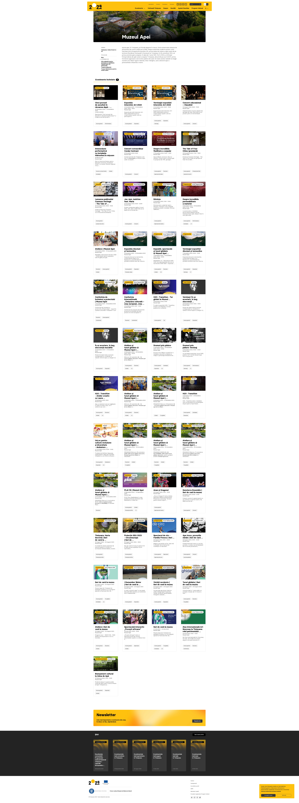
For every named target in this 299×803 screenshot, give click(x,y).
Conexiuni (186, 133)
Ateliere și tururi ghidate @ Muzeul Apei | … (131, 348)
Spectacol (166, 554)
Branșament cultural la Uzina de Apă (104, 675)
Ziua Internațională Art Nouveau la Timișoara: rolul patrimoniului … (193, 629)
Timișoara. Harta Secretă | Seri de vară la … (102, 538)
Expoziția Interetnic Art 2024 (133, 104)
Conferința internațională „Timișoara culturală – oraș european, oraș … (134, 300)
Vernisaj (156, 123)
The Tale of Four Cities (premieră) (190, 150)
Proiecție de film (196, 171)
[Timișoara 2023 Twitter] (186, 4)
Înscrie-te (197, 721)
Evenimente (139, 8)
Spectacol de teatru (159, 223)
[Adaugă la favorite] (115, 123)
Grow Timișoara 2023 (139, 133)
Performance (108, 123)
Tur (164, 320)
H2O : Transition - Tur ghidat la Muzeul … (163, 298)
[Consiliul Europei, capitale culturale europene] (106, 784)
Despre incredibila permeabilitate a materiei (191, 201)
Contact (158, 4)
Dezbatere (107, 462)
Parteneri (172, 4)
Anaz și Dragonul (160, 490)
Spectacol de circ (158, 557)
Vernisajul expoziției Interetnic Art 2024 (162, 104)
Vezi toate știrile (199, 734)
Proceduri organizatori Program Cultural (200, 794)
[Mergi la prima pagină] (96, 6)
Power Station (99, 87)
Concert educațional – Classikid (192, 104)
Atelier (110, 171)
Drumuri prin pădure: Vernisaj (190, 347)
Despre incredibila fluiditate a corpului (162, 150)
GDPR (192, 788)
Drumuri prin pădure (162, 345)
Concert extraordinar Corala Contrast (133, 150)
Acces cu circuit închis (101, 171)
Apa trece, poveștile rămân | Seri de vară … (193, 537)
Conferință (98, 320)
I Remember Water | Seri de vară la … (132, 583)
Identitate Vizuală (195, 791)
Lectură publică (187, 557)
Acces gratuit (99, 123)
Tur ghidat (162, 415)
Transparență (194, 783)
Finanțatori (164, 4)
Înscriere (165, 171)
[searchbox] (194, 4)
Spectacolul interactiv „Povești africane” (134, 628)
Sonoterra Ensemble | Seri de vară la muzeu (192, 491)
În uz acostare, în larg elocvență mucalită (104, 347)
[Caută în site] (200, 4)
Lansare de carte (187, 174)
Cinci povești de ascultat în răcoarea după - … (103, 105)
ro (205, 4)
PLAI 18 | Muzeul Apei (134, 490)
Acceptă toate (268, 795)
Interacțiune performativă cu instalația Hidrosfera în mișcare (104, 152)
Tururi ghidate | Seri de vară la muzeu (191, 583)
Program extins (129, 133)
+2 (131, 368)
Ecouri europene (194, 133)
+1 (191, 223)
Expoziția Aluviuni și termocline (132, 250)
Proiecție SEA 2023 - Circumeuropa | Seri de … (133, 538)
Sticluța (157, 199)
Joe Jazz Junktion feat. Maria (132, 200)
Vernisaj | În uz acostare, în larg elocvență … (190, 299)
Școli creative (136, 87)
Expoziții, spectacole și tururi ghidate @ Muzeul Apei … (162, 251)
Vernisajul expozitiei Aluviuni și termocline (192, 250)
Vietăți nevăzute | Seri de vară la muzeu (163, 583)
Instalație (98, 174)
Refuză (284, 795)
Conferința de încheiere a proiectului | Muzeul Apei (105, 299)
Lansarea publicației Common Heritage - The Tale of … (104, 201)
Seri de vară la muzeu (104, 582)
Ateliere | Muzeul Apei (105, 249)
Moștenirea (99, 425)
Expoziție (136, 123)
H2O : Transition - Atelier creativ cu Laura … (102, 396)
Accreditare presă (195, 786)
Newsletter (151, 4)
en (207, 4)
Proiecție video (128, 272)
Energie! (106, 87)
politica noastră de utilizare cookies (271, 791)
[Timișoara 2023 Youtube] (178, 4)
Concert (194, 123)
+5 (160, 272)
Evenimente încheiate (106, 80)
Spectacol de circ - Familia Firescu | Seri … (163, 537)
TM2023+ (105, 425)
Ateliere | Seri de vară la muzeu (102, 628)
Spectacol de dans (158, 174)
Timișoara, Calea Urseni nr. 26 (108, 50)
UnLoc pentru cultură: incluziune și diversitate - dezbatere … (103, 444)
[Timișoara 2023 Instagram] (180, 4)
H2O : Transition (190, 394)
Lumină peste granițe (165, 475)
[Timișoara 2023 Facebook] (183, 4)
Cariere (192, 780)
